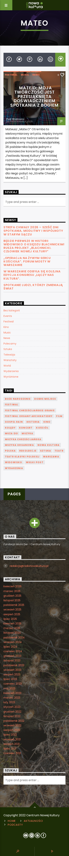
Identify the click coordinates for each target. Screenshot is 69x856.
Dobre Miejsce (45, 398)
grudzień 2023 (12, 656)
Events (7, 316)
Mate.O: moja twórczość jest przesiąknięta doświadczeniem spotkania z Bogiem (34, 96)
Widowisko (13, 462)
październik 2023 (13, 665)
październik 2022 (13, 721)
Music (25, 75)
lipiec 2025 (10, 619)
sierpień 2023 (11, 674)
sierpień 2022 (11, 730)
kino (47, 421)
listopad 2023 (11, 660)
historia (33, 421)
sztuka (45, 450)
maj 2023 (9, 688)
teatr (59, 450)
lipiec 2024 (10, 647)
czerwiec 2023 (12, 683)
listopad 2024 (12, 633)
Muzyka (27, 433)
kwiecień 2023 (12, 693)
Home (12, 821)
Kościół (42, 427)
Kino (6, 327)
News (36, 75)
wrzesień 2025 (12, 609)
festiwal (11, 404)
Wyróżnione (10, 377)
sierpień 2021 (11, 744)
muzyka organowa (19, 445)
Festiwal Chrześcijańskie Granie (30, 410)
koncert (25, 427)
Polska (10, 450)
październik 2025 (13, 605)
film (59, 416)
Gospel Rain (14, 421)
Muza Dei (11, 433)
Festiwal (11, 75)
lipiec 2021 (9, 748)
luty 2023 (9, 702)
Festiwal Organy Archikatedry (29, 416)
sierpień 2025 (11, 614)
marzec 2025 (11, 628)
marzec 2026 (11, 591)
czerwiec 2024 (12, 651)
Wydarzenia (11, 371)
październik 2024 (14, 637)
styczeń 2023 (11, 707)
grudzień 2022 (12, 711)
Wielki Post (34, 462)
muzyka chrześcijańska (23, 439)
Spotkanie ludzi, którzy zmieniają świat (33, 286)
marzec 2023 (11, 697)
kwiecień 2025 (12, 623)
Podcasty (15, 825)
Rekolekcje (27, 450)
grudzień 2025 (12, 596)
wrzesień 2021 (12, 739)
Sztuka (7, 349)
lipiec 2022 (10, 734)
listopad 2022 (11, 716)
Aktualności (33, 821)
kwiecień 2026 (12, 586)
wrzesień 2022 (12, 725)
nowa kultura (48, 445)
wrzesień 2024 (12, 642)
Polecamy (9, 343)
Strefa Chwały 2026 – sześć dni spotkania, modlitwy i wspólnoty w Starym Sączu (33, 230)
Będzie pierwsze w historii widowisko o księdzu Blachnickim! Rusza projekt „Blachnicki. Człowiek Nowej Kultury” (34, 246)
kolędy (10, 427)
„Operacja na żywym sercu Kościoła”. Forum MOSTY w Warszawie (27, 261)
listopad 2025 (11, 600)
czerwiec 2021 (12, 753)
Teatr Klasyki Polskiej (22, 456)
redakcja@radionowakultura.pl (29, 566)
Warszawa (51, 456)
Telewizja (9, 354)
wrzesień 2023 (12, 670)
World (7, 365)
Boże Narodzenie (18, 398)
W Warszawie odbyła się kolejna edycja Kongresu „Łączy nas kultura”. (32, 275)
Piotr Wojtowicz (15, 119)
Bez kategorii (11, 310)
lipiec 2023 (10, 679)
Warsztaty (10, 360)
